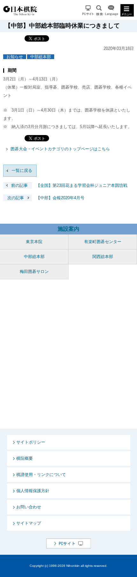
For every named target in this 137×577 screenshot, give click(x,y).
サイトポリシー (30, 442)
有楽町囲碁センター (102, 241)
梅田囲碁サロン (34, 271)
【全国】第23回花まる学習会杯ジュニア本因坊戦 (69, 185)
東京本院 (34, 241)
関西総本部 (102, 256)
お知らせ (14, 56)
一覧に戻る (21, 170)
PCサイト (88, 10)
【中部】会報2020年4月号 (45, 197)
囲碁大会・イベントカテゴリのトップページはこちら (60, 148)
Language (111, 10)
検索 (99, 10)
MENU (127, 10)
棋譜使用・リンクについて (41, 474)
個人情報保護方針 (32, 490)
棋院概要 (24, 458)
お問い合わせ (28, 507)
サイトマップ (28, 523)
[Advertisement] (68, 354)
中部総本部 (40, 56)
